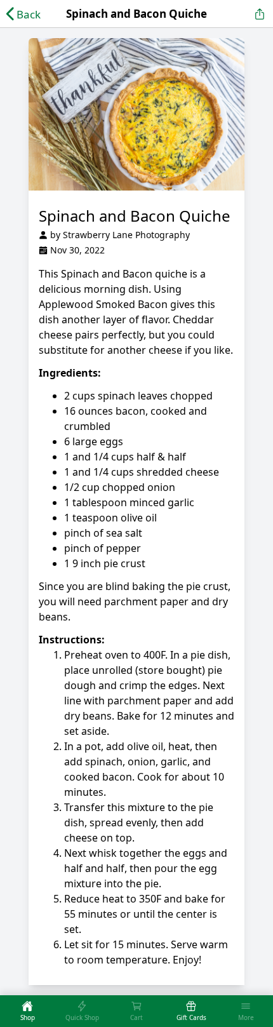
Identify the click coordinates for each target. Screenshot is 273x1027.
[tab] (27, 1011)
